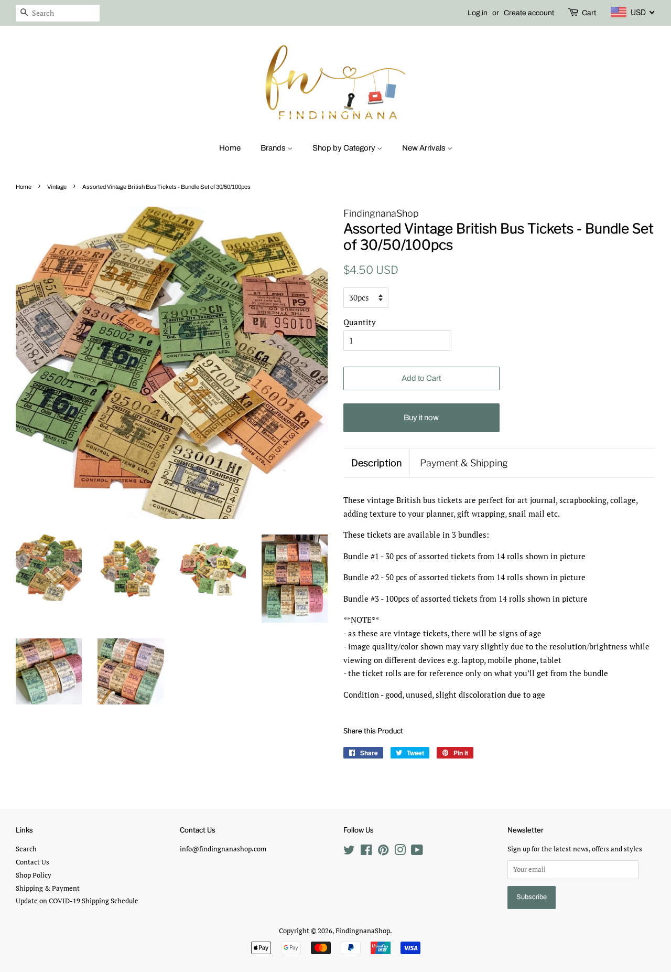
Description (376, 462)
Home (230, 148)
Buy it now (421, 417)
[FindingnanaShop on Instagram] (400, 852)
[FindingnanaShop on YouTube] (417, 852)
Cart (589, 13)
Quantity (359, 322)
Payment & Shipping (464, 462)
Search (26, 849)
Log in (478, 13)
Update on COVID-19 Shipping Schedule (77, 900)
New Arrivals (424, 148)
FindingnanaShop (363, 930)
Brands (274, 148)
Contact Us (32, 862)
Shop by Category (344, 148)
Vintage (57, 187)
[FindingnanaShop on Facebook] (366, 852)
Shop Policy (33, 875)
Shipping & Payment (48, 888)
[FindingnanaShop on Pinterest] (383, 852)
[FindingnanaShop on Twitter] (349, 852)
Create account (529, 13)
